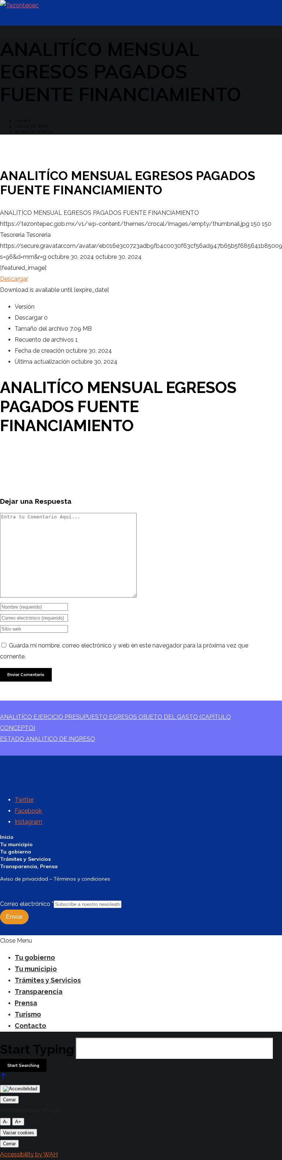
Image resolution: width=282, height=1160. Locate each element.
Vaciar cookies (18, 1132)
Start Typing (37, 1049)
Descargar (14, 278)
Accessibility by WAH (29, 1154)
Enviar (14, 917)
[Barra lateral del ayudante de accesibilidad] (20, 1089)
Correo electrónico (27, 903)
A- (5, 1121)
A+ (18, 1121)
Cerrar (9, 1099)
